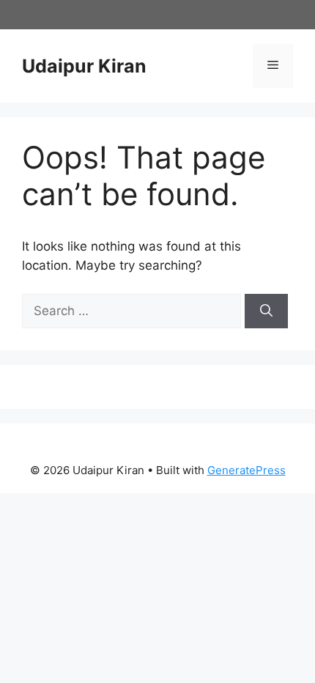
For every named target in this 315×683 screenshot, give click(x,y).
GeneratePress (246, 470)
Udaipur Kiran (84, 66)
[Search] (266, 311)
